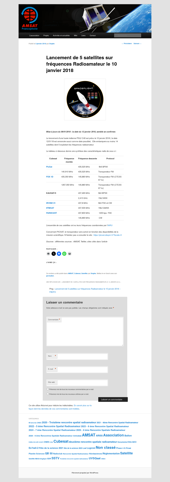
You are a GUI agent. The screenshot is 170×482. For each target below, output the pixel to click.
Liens (83, 35)
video (103, 458)
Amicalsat (77, 435)
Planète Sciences (36, 453)
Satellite (84, 273)
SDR (49, 458)
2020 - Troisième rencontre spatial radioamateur (69, 422)
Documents (122, 442)
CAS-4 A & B (33, 442)
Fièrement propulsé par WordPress (85, 473)
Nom (52, 356)
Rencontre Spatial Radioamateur (76, 454)
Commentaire (54, 319)
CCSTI (41, 442)
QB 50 (49, 453)
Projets (46, 35)
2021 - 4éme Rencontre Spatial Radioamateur (117, 422)
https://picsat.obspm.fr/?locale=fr (108, 234)
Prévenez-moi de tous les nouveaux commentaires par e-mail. (71, 389)
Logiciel (91, 447)
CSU (51, 442)
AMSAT (70, 273)
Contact (93, 35)
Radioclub (57, 453)
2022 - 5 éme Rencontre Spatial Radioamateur (54, 426)
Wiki (75, 35)
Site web (51, 382)
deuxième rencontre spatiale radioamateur (93, 441)
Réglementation (111, 453)
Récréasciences (95, 453)
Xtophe (52, 43)
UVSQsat (95, 458)
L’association (34, 35)
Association (113, 435)
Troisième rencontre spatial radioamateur (74, 459)
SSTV (55, 458)
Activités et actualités (61, 35)
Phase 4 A (120, 448)
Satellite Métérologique (38, 458)
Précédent (127, 43)
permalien (50, 276)
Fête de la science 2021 (51, 447)
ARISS (99, 435)
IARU (110, 225)
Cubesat (77, 273)
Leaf (84, 448)
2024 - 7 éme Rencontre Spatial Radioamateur (52, 430)
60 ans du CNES (35, 422)
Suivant (137, 43)
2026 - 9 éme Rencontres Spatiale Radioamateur (51, 435)
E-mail (52, 369)
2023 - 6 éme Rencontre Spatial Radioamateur (105, 426)
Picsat (128, 448)
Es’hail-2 (34, 447)
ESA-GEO (132, 442)
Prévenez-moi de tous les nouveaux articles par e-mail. (69, 394)
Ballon (128, 435)
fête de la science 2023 (73, 448)
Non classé (106, 447)
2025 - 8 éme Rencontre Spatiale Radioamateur (100, 430)
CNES (46, 441)
